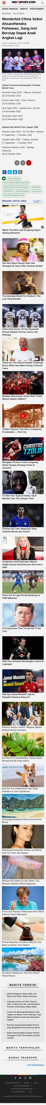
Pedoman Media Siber (21, 1086)
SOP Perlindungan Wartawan (21, 1089)
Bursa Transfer (10, 9)
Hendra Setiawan (14, 179)
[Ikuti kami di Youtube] (30, 1078)
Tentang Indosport (12, 1083)
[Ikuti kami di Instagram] (25, 1078)
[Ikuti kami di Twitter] (20, 1078)
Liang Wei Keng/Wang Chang (13, 195)
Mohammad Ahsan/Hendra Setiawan (16, 187)
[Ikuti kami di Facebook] (15, 1078)
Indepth (24, 9)
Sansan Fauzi (36, 191)
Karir (36, 1083)
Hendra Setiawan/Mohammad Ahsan (16, 183)
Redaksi (26, 1083)
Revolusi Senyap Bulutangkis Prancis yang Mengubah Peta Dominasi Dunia (23, 1026)
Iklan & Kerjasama (18, 1092)
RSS (30, 1092)
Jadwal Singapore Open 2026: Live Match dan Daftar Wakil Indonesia (22, 994)
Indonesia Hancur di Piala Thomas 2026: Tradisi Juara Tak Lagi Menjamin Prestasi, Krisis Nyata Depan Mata (23, 1004)
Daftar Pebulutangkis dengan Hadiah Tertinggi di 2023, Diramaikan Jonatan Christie (23, 1035)
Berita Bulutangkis (22, 191)
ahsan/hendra (8, 191)
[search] (42, 3)
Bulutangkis (36, 187)
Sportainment (37, 9)
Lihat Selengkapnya (35, 1065)
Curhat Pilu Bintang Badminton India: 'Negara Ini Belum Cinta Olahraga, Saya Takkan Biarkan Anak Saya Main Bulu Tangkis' (24, 1016)
